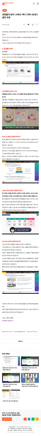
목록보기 (20, 341)
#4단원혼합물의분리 (19, 331)
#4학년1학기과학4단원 (34, 331)
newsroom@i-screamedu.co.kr (24, 426)
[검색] (34, 3)
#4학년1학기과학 (7, 331)
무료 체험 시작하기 (7, 419)
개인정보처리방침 (12, 426)
